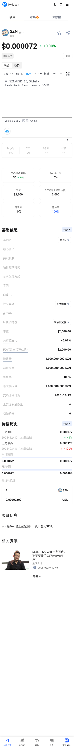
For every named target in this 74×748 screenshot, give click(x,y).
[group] (12, 65)
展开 (67, 56)
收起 (66, 229)
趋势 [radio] (17, 65)
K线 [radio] (6, 65)
